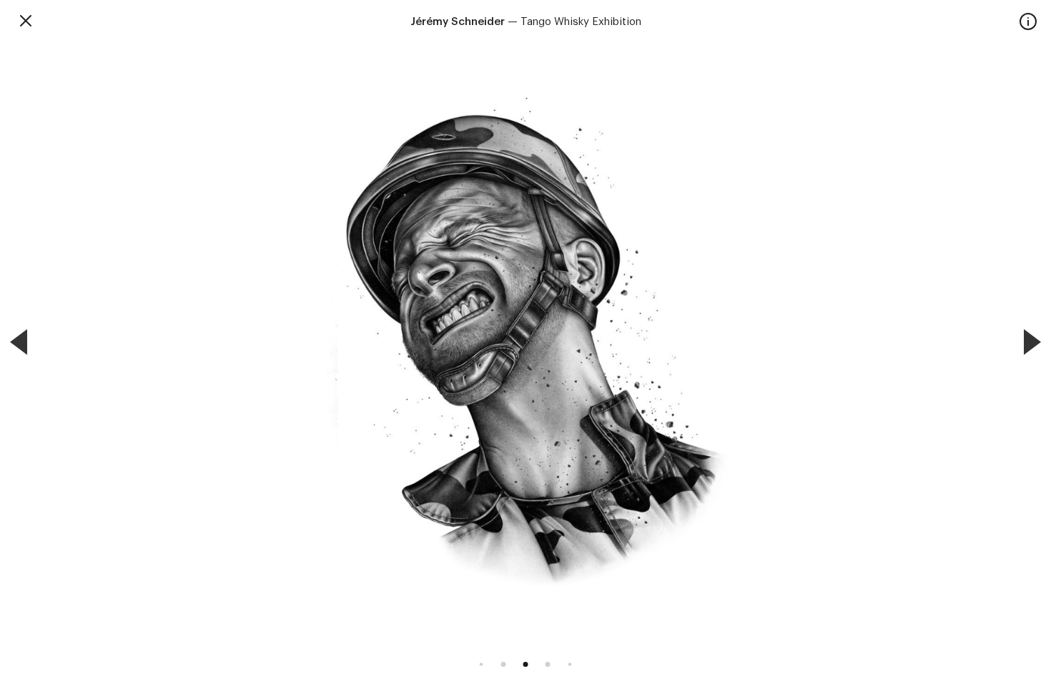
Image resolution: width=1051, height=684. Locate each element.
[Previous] (18, 342)
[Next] (1032, 342)
